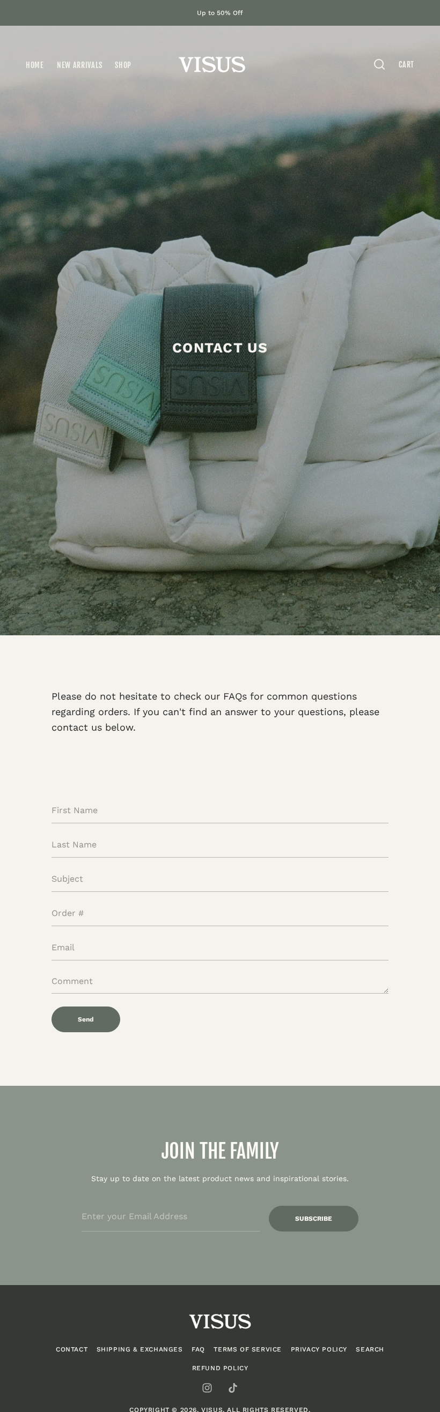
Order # (66, 931)
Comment (69, 999)
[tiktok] (233, 1388)
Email (62, 966)
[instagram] (207, 1388)
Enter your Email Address (128, 1198)
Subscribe (313, 1218)
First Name (72, 828)
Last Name (71, 863)
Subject (66, 897)
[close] (379, 64)
